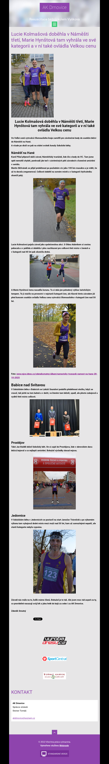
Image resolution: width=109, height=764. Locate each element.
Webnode (64, 745)
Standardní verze (58, 754)
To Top (54, 732)
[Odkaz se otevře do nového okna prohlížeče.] (32, 85)
